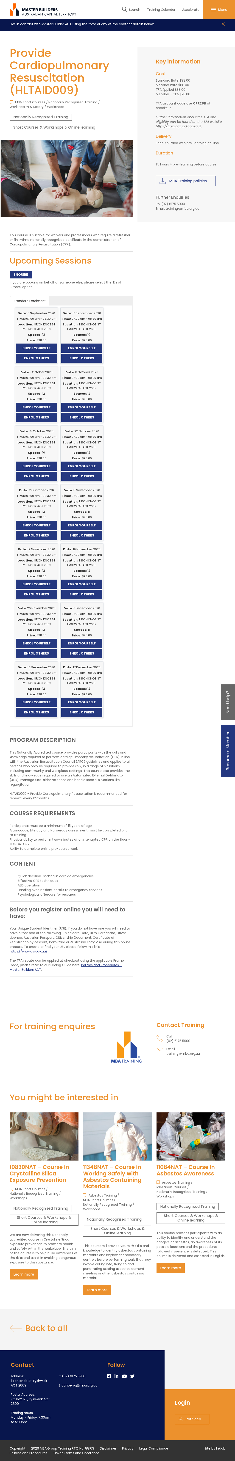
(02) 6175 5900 (74, 1376)
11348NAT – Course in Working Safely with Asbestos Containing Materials (112, 1177)
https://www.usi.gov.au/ (29, 951)
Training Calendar (161, 9)
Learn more (23, 1274)
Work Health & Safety (27, 107)
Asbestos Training (103, 1195)
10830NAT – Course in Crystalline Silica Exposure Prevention (39, 1173)
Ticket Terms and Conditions (76, 1453)
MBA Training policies (188, 181)
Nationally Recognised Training (72, 102)
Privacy (128, 1448)
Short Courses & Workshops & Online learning (54, 127)
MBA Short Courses (30, 102)
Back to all (46, 1328)
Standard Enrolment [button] (30, 301)
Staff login (193, 1419)
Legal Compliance (153, 1448)
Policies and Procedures (28, 1453)
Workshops (55, 107)
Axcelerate (190, 9)
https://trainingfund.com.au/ (178, 126)
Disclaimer (108, 1448)
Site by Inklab (214, 1448)
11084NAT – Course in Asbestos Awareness (186, 1170)
